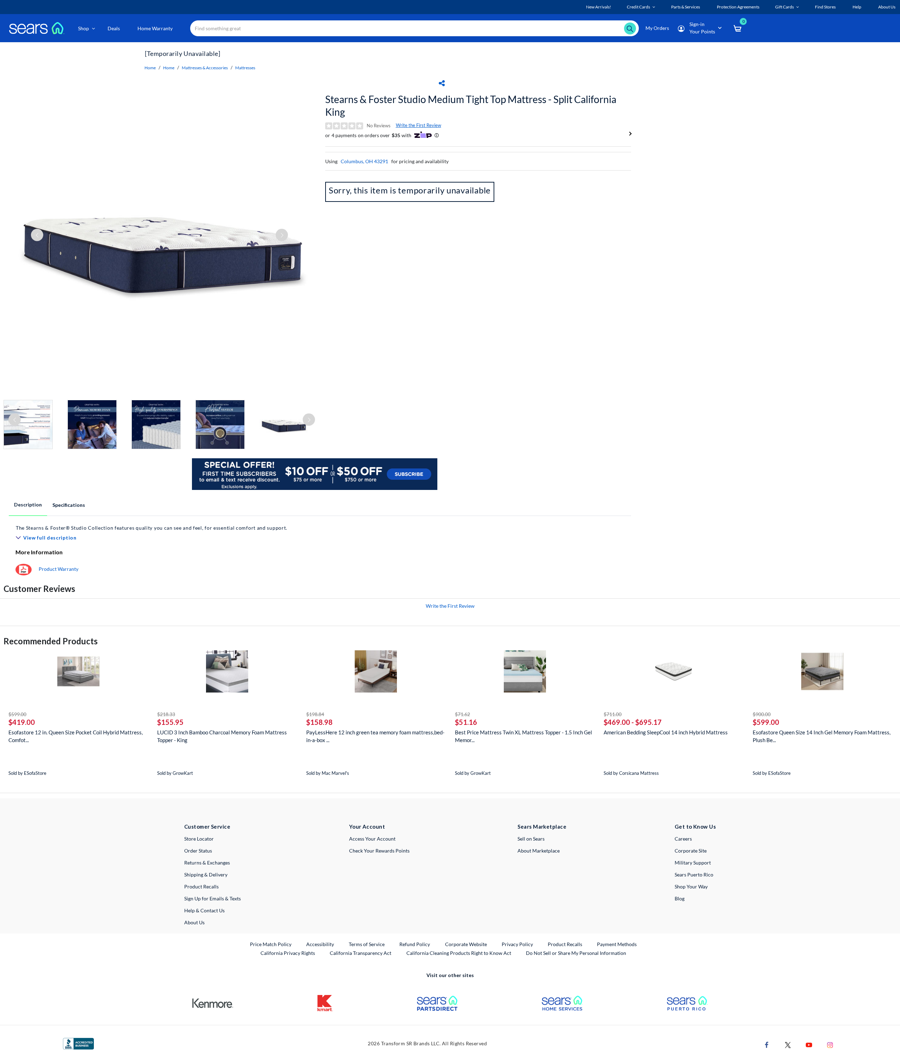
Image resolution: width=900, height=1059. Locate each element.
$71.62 (462, 714)
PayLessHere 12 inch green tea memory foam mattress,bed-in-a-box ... (375, 736)
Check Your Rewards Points (379, 851)
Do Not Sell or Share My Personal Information (576, 953)
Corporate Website (466, 944)
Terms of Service (367, 944)
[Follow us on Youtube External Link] (809, 1044)
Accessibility (320, 944)
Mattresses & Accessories (205, 67)
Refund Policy (414, 944)
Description (28, 505)
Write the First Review (418, 125)
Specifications (68, 505)
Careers (683, 839)
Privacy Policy (517, 944)
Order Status (198, 851)
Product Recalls (201, 886)
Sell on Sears (531, 839)
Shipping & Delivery (205, 875)
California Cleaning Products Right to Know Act (458, 953)
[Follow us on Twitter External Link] (788, 1044)
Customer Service (207, 826)
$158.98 (319, 722)
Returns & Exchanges (207, 863)
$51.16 (466, 722)
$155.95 (170, 722)
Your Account (367, 826)
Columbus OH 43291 (364, 161)
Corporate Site (691, 851)
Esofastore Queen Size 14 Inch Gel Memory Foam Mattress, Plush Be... (822, 736)
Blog (679, 898)
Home (150, 67)
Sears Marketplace (542, 826)
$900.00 (762, 714)
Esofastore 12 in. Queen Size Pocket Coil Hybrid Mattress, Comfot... (75, 736)
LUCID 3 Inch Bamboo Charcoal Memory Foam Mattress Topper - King (222, 736)
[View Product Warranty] (23, 569)
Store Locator (199, 839)
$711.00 (613, 714)
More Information (39, 552)
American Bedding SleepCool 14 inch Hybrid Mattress (666, 732)
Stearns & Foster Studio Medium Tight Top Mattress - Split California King (470, 105)
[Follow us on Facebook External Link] (767, 1044)
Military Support (693, 863)
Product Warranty (58, 569)
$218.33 (166, 714)
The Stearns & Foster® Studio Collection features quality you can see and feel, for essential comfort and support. (151, 528)
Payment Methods (617, 944)
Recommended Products (51, 641)
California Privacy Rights (288, 953)
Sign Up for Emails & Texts (212, 898)
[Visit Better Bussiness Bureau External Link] (78, 1043)
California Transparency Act (360, 953)
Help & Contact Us (204, 910)
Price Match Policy (270, 944)
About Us (194, 922)
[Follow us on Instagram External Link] (830, 1044)
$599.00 (17, 714)
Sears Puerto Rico (694, 875)
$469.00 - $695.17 (633, 722)
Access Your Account (372, 839)
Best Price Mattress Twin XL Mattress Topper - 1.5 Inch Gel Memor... (523, 736)
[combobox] (414, 28)
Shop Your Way (691, 886)
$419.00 (21, 722)
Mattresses (245, 67)
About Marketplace (539, 851)
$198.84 (315, 714)
